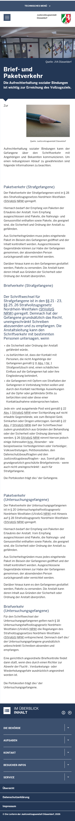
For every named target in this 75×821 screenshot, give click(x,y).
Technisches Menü (36, 6)
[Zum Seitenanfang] (69, 713)
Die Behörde (12, 728)
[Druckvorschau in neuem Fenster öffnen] (62, 713)
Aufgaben (10, 740)
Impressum (9, 806)
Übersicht (8, 788)
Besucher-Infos (14, 765)
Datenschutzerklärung (16, 797)
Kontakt (9, 752)
